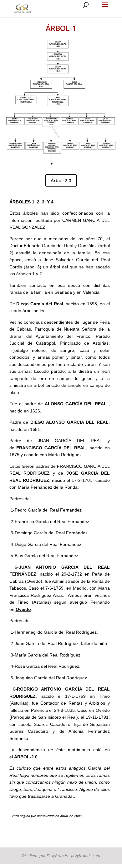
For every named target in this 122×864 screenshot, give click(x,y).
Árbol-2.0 (61, 180)
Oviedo (23, 609)
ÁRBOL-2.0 (26, 756)
